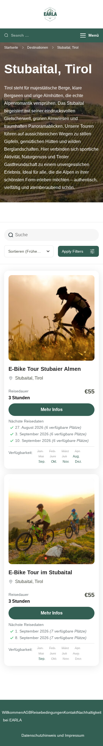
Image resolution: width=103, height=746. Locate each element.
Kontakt (70, 712)
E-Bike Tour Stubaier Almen (45, 369)
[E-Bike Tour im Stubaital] (51, 521)
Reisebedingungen (47, 712)
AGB (27, 712)
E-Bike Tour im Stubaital (40, 572)
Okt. (54, 462)
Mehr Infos (52, 409)
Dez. (78, 462)
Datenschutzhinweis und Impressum (52, 735)
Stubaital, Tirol (29, 378)
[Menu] (83, 35)
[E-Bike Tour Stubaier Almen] (51, 318)
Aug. (76, 456)
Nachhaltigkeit (89, 712)
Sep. (41, 462)
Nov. (66, 462)
